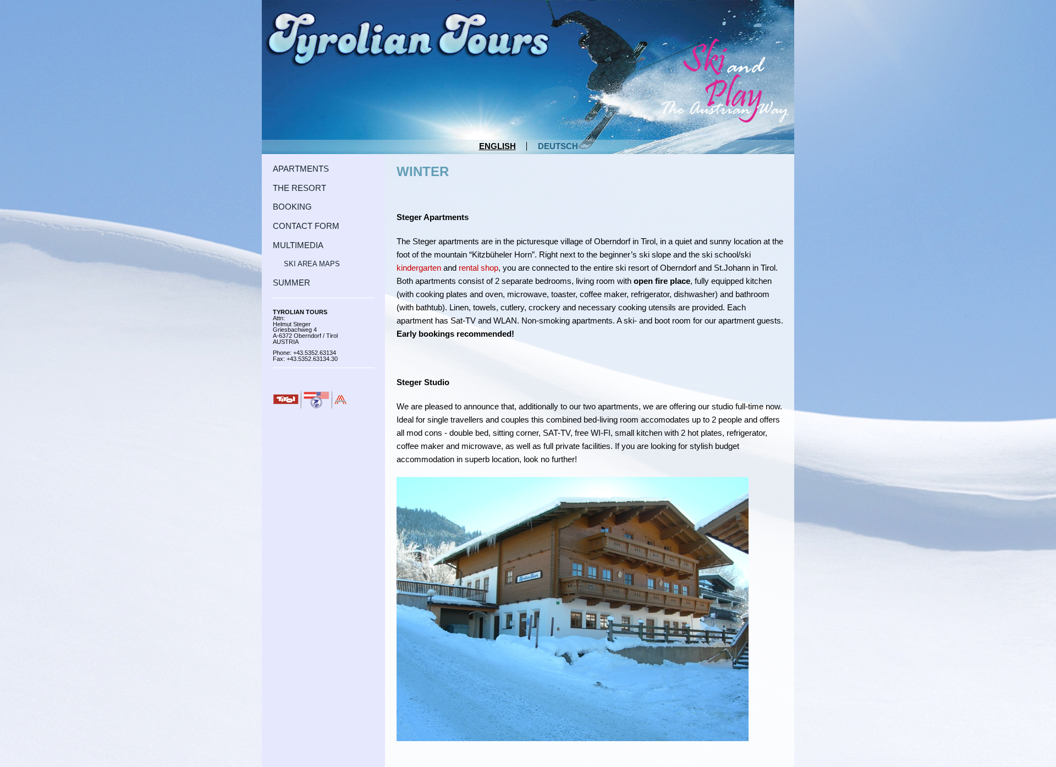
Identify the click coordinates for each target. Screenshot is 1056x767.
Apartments (301, 169)
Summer (291, 283)
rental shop (478, 268)
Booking (292, 207)
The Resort (299, 188)
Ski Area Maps (312, 264)
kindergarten (419, 268)
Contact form (306, 226)
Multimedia (298, 246)
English (497, 146)
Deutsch (558, 146)
